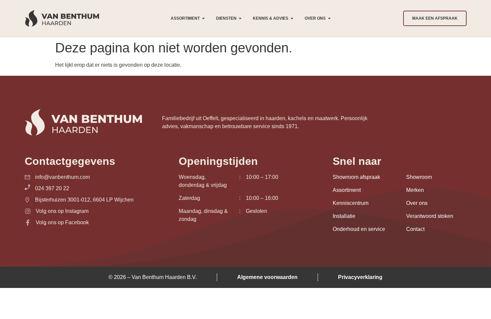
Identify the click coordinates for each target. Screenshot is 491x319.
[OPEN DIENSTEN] (240, 18)
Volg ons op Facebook (62, 222)
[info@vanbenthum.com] (27, 177)
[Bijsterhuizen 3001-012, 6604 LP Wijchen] (27, 200)
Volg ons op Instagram (62, 211)
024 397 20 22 (52, 188)
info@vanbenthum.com (62, 177)
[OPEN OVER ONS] (329, 18)
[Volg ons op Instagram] (28, 211)
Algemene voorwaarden (267, 277)
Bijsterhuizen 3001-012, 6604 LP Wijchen (84, 200)
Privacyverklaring (360, 277)
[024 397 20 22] (27, 187)
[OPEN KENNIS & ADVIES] (292, 18)
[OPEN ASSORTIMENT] (203, 18)
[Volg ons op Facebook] (28, 223)
